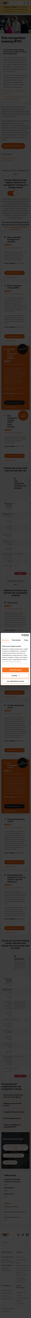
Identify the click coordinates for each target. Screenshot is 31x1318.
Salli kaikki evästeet (15, 670)
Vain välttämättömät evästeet (15, 681)
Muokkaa (14, 675)
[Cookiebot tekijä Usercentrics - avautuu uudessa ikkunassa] (22, 635)
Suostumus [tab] (5, 640)
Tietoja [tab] (26, 640)
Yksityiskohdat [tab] (16, 640)
